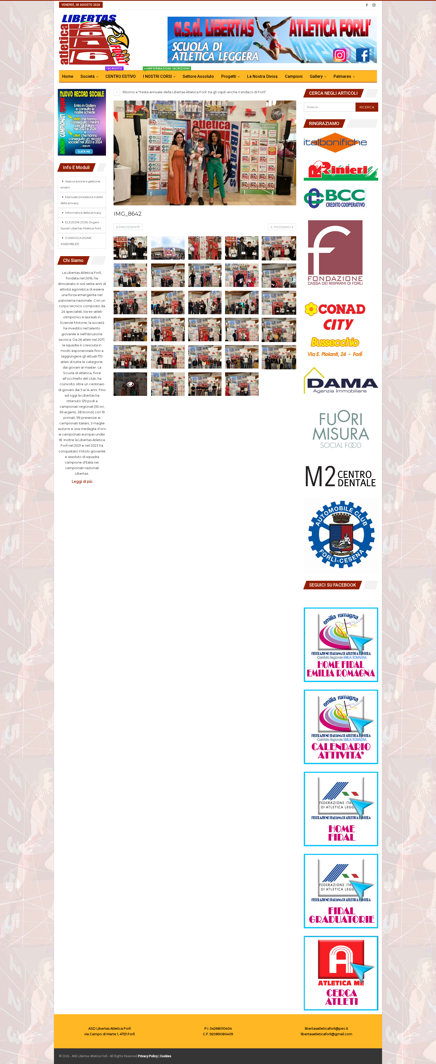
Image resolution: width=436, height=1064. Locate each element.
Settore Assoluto (198, 76)
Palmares (342, 76)
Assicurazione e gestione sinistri (80, 184)
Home (67, 76)
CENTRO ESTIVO (120, 74)
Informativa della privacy (83, 212)
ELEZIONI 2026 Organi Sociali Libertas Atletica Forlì (81, 225)
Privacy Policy (148, 1056)
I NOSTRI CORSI (160, 74)
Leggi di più (82, 481)
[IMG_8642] (130, 248)
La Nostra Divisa (262, 76)
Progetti (228, 76)
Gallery (316, 76)
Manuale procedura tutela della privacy (82, 200)
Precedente (129, 227)
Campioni (294, 76)
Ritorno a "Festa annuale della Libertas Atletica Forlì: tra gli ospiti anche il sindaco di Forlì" (194, 92)
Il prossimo (281, 227)
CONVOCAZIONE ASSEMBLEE (76, 241)
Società (87, 76)
